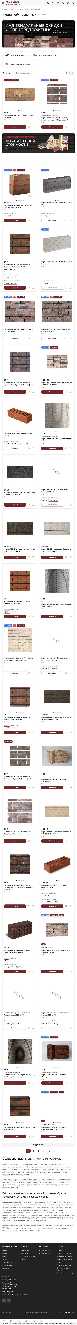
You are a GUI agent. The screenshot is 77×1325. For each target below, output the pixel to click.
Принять (71, 1323)
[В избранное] (29, 127)
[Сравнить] (33, 127)
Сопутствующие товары (65, 1273)
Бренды (5, 1256)
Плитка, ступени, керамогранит (63, 1269)
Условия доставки (45, 1253)
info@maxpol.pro (8, 1292)
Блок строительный (64, 1253)
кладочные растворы (28, 1180)
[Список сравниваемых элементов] (63, 3)
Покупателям (7, 1265)
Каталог (5, 1250)
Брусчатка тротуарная (65, 1265)
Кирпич (59, 1250)
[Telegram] (4, 1300)
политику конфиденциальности (59, 1323)
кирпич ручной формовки (32, 1218)
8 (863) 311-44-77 (9, 1280)
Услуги (4, 1259)
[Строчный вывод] (69, 72)
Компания (24, 1246)
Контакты (5, 1268)
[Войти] (58, 3)
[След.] (54, 1151)
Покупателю (43, 1246)
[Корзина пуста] (73, 3)
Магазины (24, 1253)
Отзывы (23, 1259)
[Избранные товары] (68, 3)
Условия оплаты (44, 1250)
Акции (4, 1253)
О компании (24, 1250)
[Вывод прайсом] (72, 72)
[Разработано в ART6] (66, 1313)
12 (49, 1151)
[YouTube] (9, 1300)
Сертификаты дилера (28, 1256)
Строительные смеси (64, 1256)
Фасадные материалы (64, 1259)
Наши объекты (7, 1262)
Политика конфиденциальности (36, 1312)
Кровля (59, 1262)
